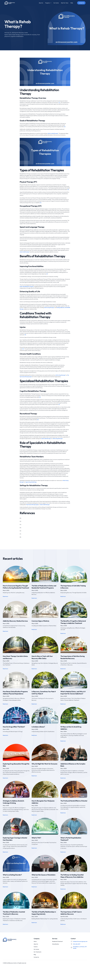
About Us (41, 3)
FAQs (71, 3)
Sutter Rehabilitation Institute (27, 286)
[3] (68, 189)
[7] (59, 404)
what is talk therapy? (24, 252)
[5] (25, 334)
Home (35, 941)
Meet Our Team (64, 3)
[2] (64, 126)
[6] (40, 397)
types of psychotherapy (31, 482)
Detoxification (55, 944)
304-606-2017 (76, 944)
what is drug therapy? (49, 307)
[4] (40, 202)
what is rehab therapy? (53, 133)
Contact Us (81, 3)
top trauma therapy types (32, 504)
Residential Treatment (57, 941)
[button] (48, 3)
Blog (35, 954)
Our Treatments (37, 952)
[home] (9, 2)
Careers (36, 946)
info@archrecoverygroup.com (80, 941)
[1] (59, 102)
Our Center (56, 3)
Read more (5, 596)
